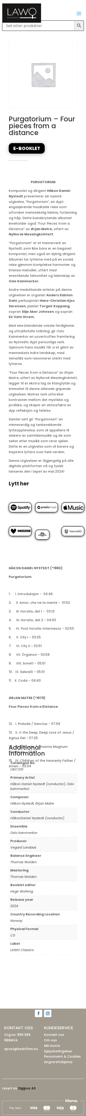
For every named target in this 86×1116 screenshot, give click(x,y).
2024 (14, 906)
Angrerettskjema (58, 1062)
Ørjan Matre (44, 803)
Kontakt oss (54, 1034)
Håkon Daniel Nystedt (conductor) (37, 784)
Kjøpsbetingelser (58, 1051)
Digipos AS (27, 1088)
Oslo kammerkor (23, 832)
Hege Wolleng (21, 891)
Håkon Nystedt (22, 803)
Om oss (50, 1040)
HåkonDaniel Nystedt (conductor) (37, 818)
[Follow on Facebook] (38, 1013)
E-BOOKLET (26, 148)
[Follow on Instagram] (47, 1013)
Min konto (52, 1045)
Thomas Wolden (23, 862)
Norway (16, 920)
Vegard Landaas (23, 847)
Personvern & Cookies (62, 1056)
